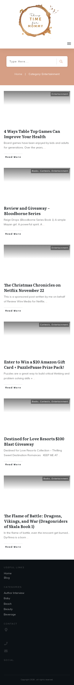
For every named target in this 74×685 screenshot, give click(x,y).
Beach (8, 603)
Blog (7, 577)
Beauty (8, 609)
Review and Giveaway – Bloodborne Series (27, 210)
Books (35, 171)
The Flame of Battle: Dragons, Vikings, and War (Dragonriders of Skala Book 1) (36, 521)
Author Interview (14, 593)
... (45, 147)
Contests (45, 171)
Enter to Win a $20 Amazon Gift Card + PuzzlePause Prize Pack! (34, 364)
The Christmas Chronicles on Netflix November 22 (32, 287)
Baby (7, 598)
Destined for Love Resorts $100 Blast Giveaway (34, 441)
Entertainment (60, 94)
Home (8, 573)
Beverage (10, 614)
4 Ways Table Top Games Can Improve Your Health (32, 133)
